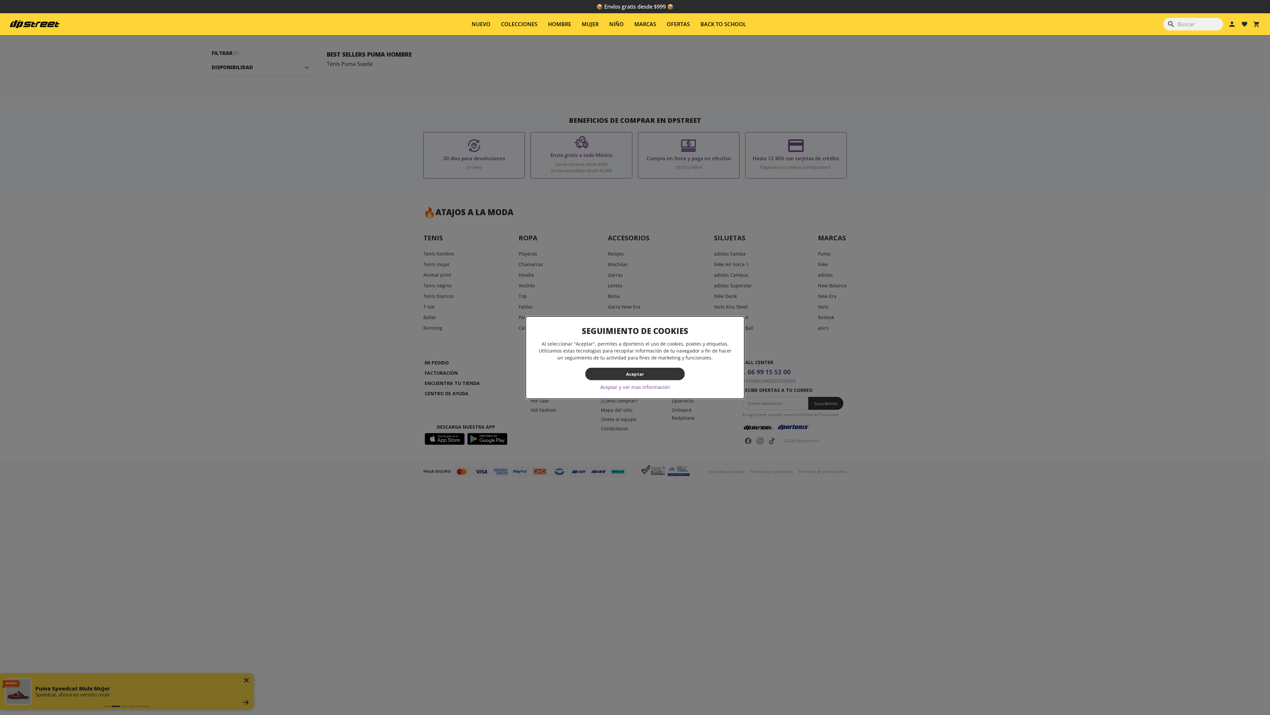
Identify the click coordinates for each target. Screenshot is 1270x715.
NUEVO (481, 24)
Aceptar (635, 374)
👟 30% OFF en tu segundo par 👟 (635, 6)
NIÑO (616, 24)
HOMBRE (559, 24)
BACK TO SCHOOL (723, 24)
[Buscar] (1171, 24)
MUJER (590, 24)
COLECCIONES (519, 24)
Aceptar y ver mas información (635, 387)
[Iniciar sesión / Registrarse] (1232, 24)
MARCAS (645, 24)
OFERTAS (678, 24)
